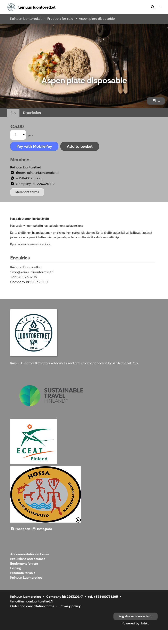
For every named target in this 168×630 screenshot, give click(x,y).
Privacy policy (70, 606)
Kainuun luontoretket (26, 18)
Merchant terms (27, 192)
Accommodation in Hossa (29, 554)
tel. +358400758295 (103, 596)
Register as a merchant (135, 616)
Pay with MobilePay (34, 146)
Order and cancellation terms (32, 606)
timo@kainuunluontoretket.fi (31, 272)
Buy (13, 113)
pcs (30, 135)
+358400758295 (23, 277)
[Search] (153, 7)
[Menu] (161, 7)
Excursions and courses (27, 559)
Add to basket (80, 146)
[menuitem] (153, 7)
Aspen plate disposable (97, 18)
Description (32, 113)
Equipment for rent (24, 564)
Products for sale (60, 18)
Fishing (15, 568)
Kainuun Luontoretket (26, 578)
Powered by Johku (135, 623)
